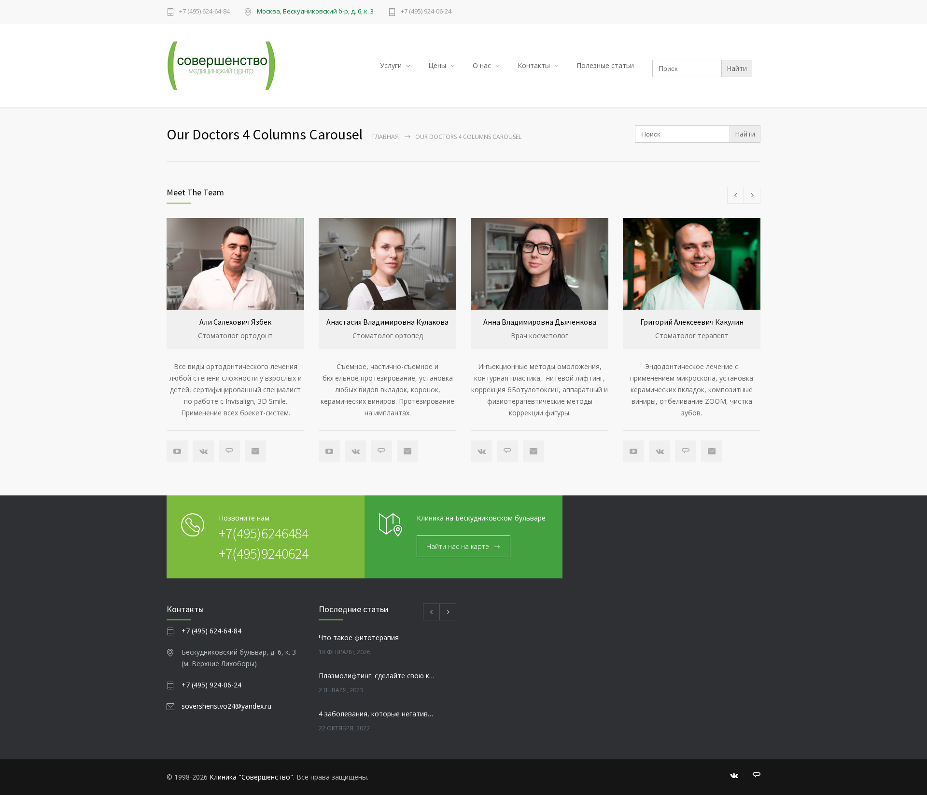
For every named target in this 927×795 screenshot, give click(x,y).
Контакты (534, 65)
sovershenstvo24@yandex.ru (226, 706)
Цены (437, 65)
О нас (482, 65)
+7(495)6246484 (264, 533)
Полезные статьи (605, 65)
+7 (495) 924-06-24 (426, 11)
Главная (385, 137)
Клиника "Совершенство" (251, 776)
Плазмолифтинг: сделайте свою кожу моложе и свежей (377, 675)
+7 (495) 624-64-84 (204, 11)
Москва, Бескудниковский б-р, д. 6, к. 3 (315, 11)
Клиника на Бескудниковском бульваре (481, 517)
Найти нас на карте (457, 546)
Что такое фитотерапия (359, 637)
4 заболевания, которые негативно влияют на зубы (377, 713)
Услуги (391, 65)
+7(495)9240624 (264, 553)
